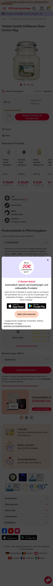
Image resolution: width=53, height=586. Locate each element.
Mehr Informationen (27, 314)
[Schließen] (47, 260)
